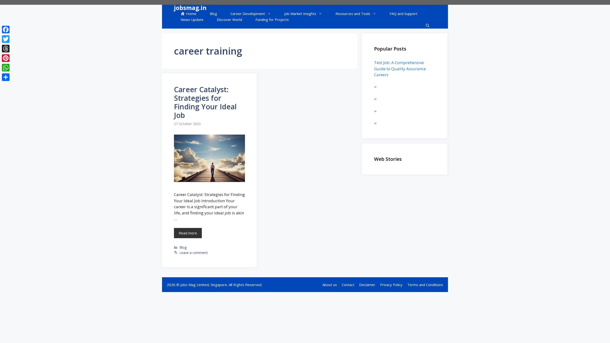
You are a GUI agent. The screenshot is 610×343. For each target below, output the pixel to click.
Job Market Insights (300, 13)
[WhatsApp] (5, 67)
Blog (213, 13)
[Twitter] (5, 39)
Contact (348, 284)
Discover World (229, 19)
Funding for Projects (272, 19)
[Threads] (5, 48)
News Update (192, 19)
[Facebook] (5, 29)
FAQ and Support (403, 13)
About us (329, 284)
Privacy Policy (391, 284)
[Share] (5, 77)
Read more (188, 233)
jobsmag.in (190, 8)
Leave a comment (193, 252)
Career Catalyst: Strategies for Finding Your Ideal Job (205, 102)
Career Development (247, 13)
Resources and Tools (353, 13)
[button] (427, 26)
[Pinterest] (5, 58)
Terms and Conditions (425, 284)
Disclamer (367, 284)
